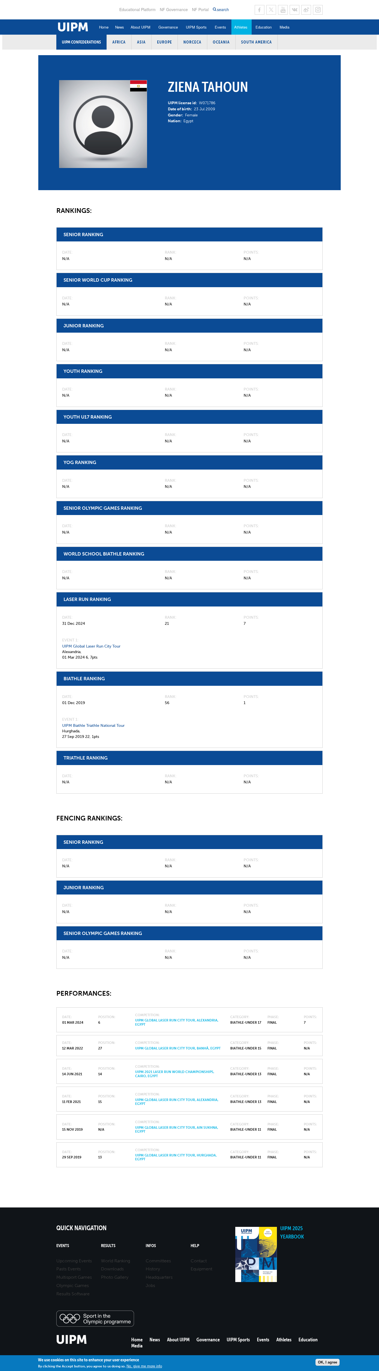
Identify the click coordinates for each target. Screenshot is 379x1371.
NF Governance (174, 9)
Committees (158, 1260)
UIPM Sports (196, 27)
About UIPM (140, 27)
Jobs (150, 1285)
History (153, 1268)
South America (256, 42)
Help (195, 1245)
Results (108, 1245)
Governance (168, 27)
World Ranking (115, 1260)
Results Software (73, 1293)
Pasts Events (68, 1268)
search (223, 9)
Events (220, 27)
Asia (141, 42)
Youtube (283, 10)
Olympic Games (72, 1285)
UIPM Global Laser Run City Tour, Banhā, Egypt (178, 1048)
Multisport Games (74, 1277)
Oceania (221, 42)
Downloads (112, 1268)
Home (103, 27)
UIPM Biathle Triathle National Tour (93, 725)
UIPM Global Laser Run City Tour (91, 646)
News (119, 27)
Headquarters (159, 1277)
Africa (119, 42)
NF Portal (200, 9)
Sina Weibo (306, 10)
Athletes (240, 27)
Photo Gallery (114, 1277)
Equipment (201, 1268)
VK (294, 10)
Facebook (259, 10)
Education (264, 27)
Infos (151, 1245)
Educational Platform (137, 9)
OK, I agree (327, 1362)
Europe (164, 42)
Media (284, 27)
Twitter (271, 10)
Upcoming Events (74, 1260)
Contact (199, 1260)
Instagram (318, 10)
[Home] (71, 1343)
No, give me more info (144, 1366)
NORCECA (192, 42)
